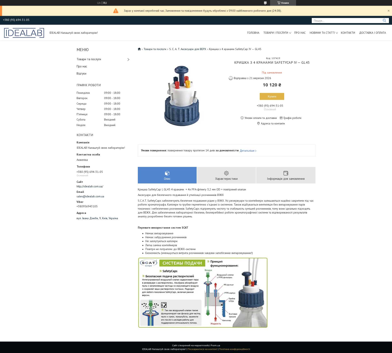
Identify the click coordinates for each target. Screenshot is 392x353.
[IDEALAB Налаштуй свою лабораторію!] (24, 32)
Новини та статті (322, 33)
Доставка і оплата (372, 33)
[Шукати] (384, 20)
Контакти (348, 33)
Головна (253, 33)
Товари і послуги (275, 33)
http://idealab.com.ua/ (90, 186)
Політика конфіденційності (234, 349)
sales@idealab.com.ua (90, 196)
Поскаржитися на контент (202, 349)
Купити (272, 96)
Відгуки (81, 73)
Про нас (300, 33)
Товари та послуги (89, 59)
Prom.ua (215, 345)
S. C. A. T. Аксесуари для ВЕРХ (187, 49)
